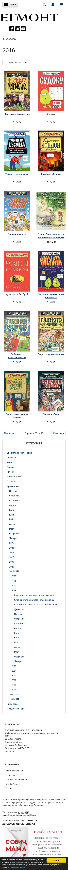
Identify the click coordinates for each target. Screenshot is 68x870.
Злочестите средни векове (17, 416)
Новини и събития (13, 742)
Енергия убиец (51, 414)
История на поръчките (16, 780)
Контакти (9, 751)
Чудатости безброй (17, 294)
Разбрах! (56, 860)
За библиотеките (13, 739)
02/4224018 (23, 812)
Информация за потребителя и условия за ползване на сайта (31, 734)
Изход (9, 788)
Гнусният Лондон (51, 174)
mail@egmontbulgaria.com (15, 823)
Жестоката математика (17, 114)
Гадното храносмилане (51, 354)
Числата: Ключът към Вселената (51, 296)
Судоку (51, 114)
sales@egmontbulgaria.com (15, 815)
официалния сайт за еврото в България (24, 805)
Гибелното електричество (17, 356)
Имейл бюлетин (13, 784)
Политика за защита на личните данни (23, 730)
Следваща (58, 433)
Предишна (9, 433)
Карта (33, 815)
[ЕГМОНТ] (29, 16)
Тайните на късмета (17, 174)
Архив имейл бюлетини (16, 745)
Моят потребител (14, 771)
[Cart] (61, 4)
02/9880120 (31, 820)
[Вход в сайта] (53, 4)
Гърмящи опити (17, 234)
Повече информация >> (19, 867)
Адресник (10, 775)
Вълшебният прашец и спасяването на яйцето (51, 236)
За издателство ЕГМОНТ (17, 748)
